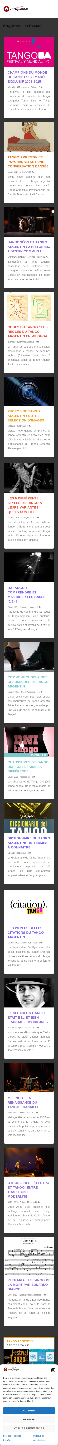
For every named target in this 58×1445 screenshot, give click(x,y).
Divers (23, 426)
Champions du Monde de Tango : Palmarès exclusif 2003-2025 (27, 77)
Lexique (30, 342)
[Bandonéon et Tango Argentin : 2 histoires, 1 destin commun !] (29, 222)
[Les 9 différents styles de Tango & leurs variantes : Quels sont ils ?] (29, 478)
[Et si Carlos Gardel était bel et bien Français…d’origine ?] (29, 992)
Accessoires (32, 692)
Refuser (29, 1419)
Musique (24, 257)
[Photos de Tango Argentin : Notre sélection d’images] (29, 391)
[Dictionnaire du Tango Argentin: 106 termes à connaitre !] (29, 818)
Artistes (34, 87)
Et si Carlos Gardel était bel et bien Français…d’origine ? (28, 1017)
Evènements (24, 87)
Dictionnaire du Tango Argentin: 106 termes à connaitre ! (29, 842)
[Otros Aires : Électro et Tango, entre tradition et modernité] (29, 1162)
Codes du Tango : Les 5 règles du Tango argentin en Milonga (29, 331)
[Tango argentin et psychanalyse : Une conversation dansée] (29, 137)
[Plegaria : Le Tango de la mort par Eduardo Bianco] (29, 1256)
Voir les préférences (29, 1428)
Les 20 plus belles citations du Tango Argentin (26, 932)
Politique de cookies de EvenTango (13, 1438)
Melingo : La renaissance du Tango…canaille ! (25, 1102)
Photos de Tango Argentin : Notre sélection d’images (26, 415)
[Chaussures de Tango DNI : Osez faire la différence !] (29, 742)
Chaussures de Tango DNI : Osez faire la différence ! (28, 766)
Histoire (39, 257)
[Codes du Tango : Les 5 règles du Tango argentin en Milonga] (29, 307)
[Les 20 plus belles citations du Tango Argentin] (29, 906)
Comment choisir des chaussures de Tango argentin (28, 681)
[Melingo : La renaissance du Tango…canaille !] (29, 1077)
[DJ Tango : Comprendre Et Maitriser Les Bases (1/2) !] (29, 567)
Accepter (29, 1410)
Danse (23, 342)
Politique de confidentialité (39, 1438)
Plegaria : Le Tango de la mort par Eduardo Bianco (29, 1284)
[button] (53, 1370)
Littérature (24, 172)
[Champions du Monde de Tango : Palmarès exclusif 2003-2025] (29, 52)
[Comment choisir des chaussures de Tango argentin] (29, 657)
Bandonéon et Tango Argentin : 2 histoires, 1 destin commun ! (29, 246)
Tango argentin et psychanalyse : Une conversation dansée (28, 161)
